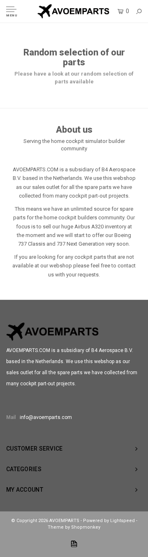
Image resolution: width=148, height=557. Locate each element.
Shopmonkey (85, 527)
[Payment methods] (74, 544)
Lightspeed (122, 520)
